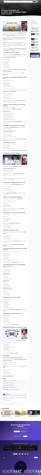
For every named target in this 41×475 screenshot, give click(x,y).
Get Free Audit (16, 431)
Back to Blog (3, 6)
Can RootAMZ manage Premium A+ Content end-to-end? (11, 389)
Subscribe (25, 436)
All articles (38, 408)
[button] (4, 2)
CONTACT (36, 457)
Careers (30, 457)
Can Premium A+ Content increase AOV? (9, 385)
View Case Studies (23, 431)
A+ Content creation (33, 20)
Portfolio (32, 457)
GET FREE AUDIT (34, 1)
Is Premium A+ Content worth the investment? (10, 387)
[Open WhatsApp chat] (39, 473)
